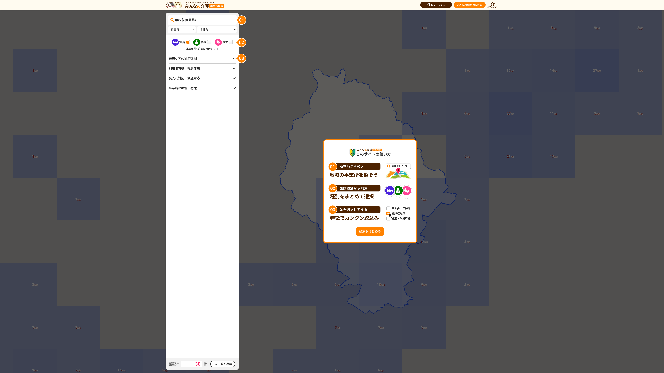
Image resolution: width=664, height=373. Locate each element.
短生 (225, 42)
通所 (182, 42)
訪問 (203, 42)
